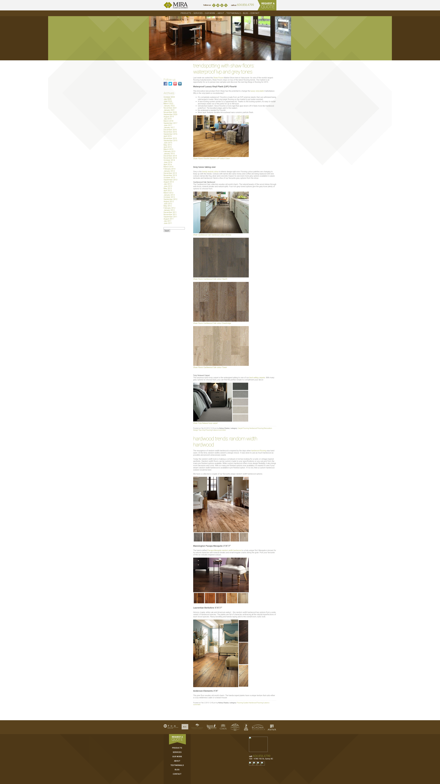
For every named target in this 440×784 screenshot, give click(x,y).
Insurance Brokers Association (211, 727)
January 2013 (169, 195)
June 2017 (168, 125)
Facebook (214, 5)
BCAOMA (258, 727)
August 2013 (169, 182)
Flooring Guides (242, 703)
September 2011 (170, 217)
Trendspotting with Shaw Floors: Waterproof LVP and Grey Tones (223, 69)
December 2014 (170, 156)
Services (198, 13)
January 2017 (169, 127)
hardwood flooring (258, 451)
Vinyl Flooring (207, 430)
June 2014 (168, 162)
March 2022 (168, 103)
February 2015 (169, 151)
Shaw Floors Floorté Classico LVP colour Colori (211, 158)
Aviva (272, 727)
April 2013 (168, 191)
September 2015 (170, 140)
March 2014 (168, 167)
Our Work (210, 13)
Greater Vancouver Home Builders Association (235, 727)
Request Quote (177, 739)
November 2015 (170, 138)
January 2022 (169, 106)
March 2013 (168, 193)
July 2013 (167, 184)
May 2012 (168, 206)
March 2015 (168, 149)
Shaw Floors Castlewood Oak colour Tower (210, 367)
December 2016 (170, 130)
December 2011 (170, 212)
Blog (226, 5)
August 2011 (169, 219)
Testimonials (233, 13)
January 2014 (169, 171)
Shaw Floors (218, 78)
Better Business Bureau (246, 727)
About (220, 13)
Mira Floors (176, 5)
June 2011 (168, 223)
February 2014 (169, 169)
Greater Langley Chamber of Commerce (197, 727)
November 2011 (170, 214)
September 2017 (170, 123)
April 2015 (168, 147)
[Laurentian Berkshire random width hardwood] (221, 603)
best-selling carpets (257, 377)
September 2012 (170, 199)
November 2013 (170, 175)
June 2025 (168, 101)
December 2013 (170, 173)
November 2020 (170, 112)
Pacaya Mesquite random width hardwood (224, 550)
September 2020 (170, 114)
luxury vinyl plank (257, 91)
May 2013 (168, 188)
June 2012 (168, 204)
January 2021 (169, 110)
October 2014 (169, 160)
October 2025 (169, 97)
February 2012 (169, 208)
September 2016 (170, 134)
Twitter (218, 5)
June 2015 (168, 143)
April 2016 (168, 136)
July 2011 (167, 221)
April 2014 (168, 164)
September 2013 (170, 180)
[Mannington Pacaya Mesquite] (221, 541)
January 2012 (169, 210)
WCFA (171, 727)
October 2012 (169, 197)
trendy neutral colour (210, 171)
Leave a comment (219, 430)
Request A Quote (267, 5)
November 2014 (170, 158)
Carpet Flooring (243, 428)
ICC (185, 727)
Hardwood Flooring (256, 428)
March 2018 (168, 121)
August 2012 (169, 201)
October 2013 (169, 177)
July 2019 (167, 119)
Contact (254, 13)
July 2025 (167, 99)
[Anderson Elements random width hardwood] (221, 686)
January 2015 (169, 154)
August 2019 (169, 117)
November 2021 (170, 108)
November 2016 (170, 132)
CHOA (223, 727)
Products (186, 13)
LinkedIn (222, 5)
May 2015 (168, 145)
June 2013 (168, 186)
